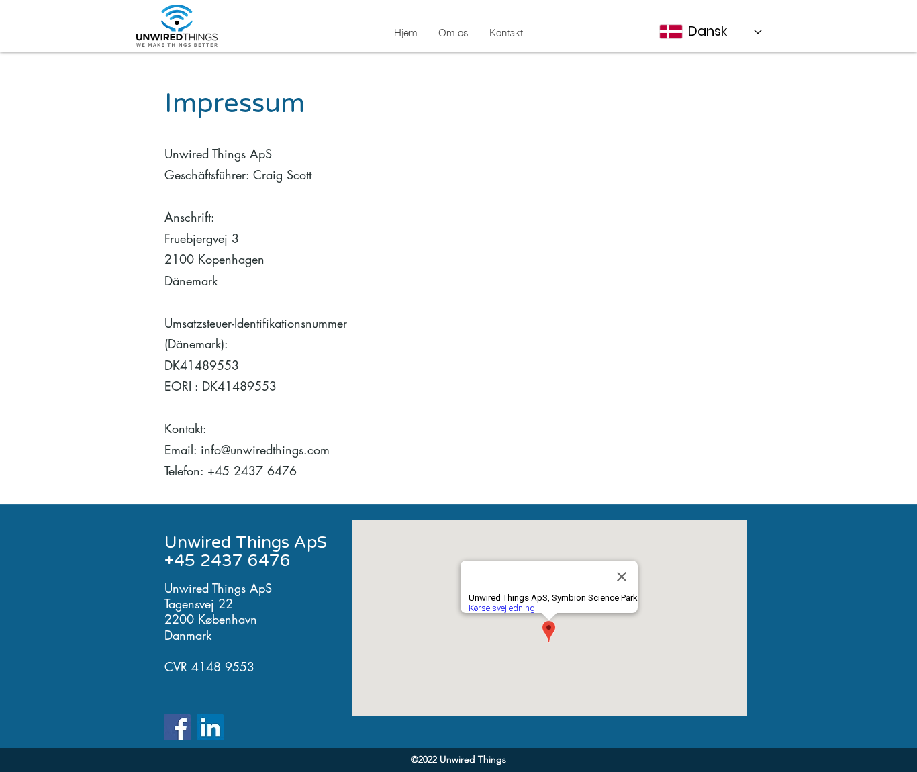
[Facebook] (177, 727)
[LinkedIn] (210, 727)
